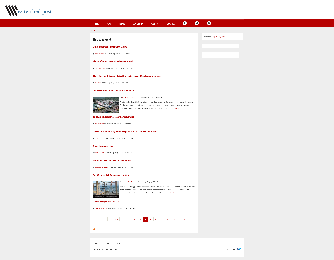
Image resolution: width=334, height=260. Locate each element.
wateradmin (99, 123)
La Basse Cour (100, 68)
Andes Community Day (103, 145)
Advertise (171, 24)
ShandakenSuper (101, 167)
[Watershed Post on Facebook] (185, 23)
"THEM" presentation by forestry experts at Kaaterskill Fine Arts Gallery (125, 131)
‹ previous (114, 219)
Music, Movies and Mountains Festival (110, 46)
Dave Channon (100, 138)
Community (138, 24)
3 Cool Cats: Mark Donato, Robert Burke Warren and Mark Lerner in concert (127, 76)
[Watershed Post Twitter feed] (197, 23)
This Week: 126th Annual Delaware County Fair (114, 90)
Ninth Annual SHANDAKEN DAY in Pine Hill (112, 160)
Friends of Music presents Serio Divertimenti (113, 61)
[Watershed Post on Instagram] (209, 23)
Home (96, 24)
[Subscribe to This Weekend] (94, 228)
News (109, 24)
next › (176, 219)
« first (103, 219)
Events (122, 24)
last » (184, 219)
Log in (214, 37)
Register (222, 37)
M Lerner (98, 82)
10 (167, 219)
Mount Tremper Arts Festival (106, 201)
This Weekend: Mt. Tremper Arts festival (111, 175)
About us (154, 24)
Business (107, 243)
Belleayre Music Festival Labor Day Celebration (113, 116)
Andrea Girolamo (128, 97)
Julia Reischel (99, 53)
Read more (176, 108)
